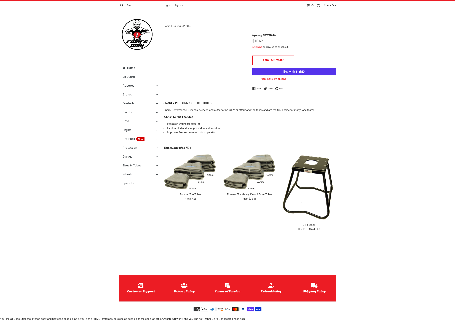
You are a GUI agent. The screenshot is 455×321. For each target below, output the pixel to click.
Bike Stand (309, 224)
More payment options (273, 78)
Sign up (178, 5)
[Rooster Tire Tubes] (190, 172)
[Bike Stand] (309, 187)
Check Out (330, 5)
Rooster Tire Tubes (191, 194)
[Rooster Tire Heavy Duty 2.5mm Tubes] (250, 172)
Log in (167, 5)
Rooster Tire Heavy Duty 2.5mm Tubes (249, 194)
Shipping (257, 46)
